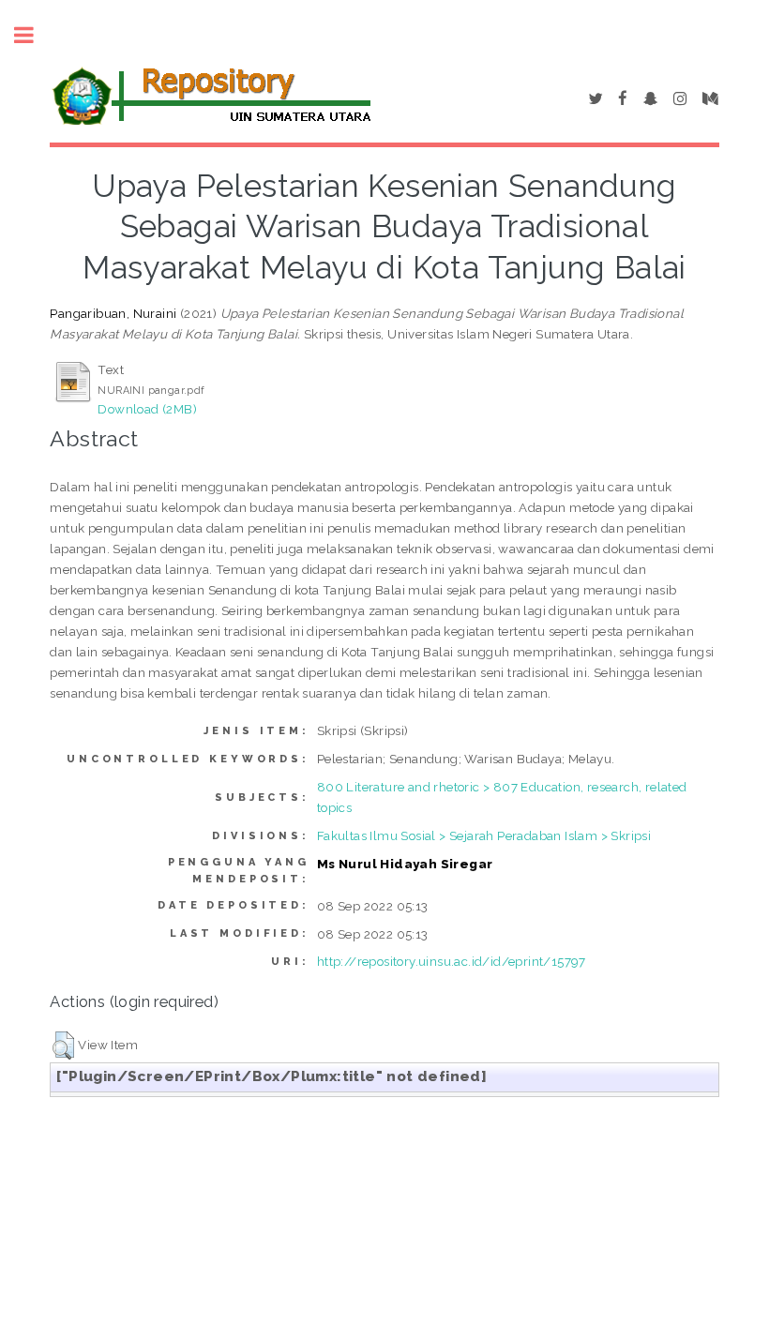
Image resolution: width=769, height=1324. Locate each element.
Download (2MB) (147, 408)
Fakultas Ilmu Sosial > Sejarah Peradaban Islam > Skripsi (484, 835)
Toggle (34, 35)
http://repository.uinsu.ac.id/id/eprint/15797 (451, 961)
